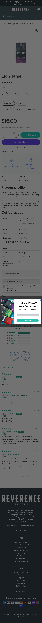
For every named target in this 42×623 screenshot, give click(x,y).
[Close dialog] (40, 300)
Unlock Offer (28, 320)
